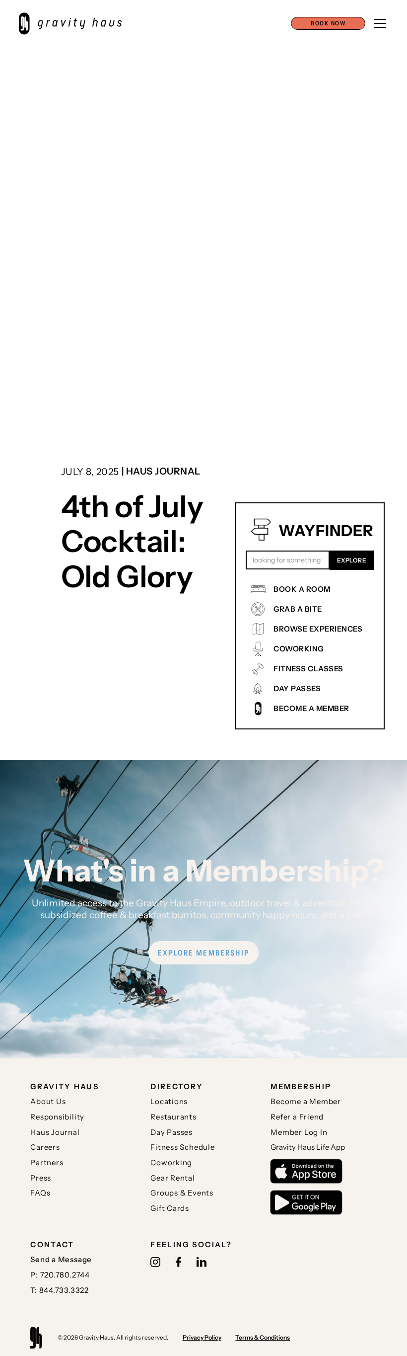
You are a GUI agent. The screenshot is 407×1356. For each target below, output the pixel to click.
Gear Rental (172, 1178)
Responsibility (57, 1116)
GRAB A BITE (297, 609)
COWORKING (298, 648)
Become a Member (306, 1101)
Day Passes (171, 1132)
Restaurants (173, 1116)
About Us (48, 1101)
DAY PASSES (297, 688)
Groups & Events (181, 1192)
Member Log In (299, 1132)
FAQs (40, 1192)
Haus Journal (54, 1132)
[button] (328, 23)
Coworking (171, 1162)
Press (40, 1178)
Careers (45, 1147)
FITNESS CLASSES (308, 668)
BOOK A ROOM (302, 589)
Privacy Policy (202, 1337)
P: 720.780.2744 (60, 1274)
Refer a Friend (297, 1116)
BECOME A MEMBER (311, 708)
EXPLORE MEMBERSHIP (203, 952)
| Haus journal (161, 471)
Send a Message (61, 1259)
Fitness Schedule (182, 1147)
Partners (46, 1162)
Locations (169, 1101)
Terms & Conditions (262, 1337)
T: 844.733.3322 (59, 1290)
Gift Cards (169, 1208)
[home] (75, 23)
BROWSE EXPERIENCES (317, 629)
